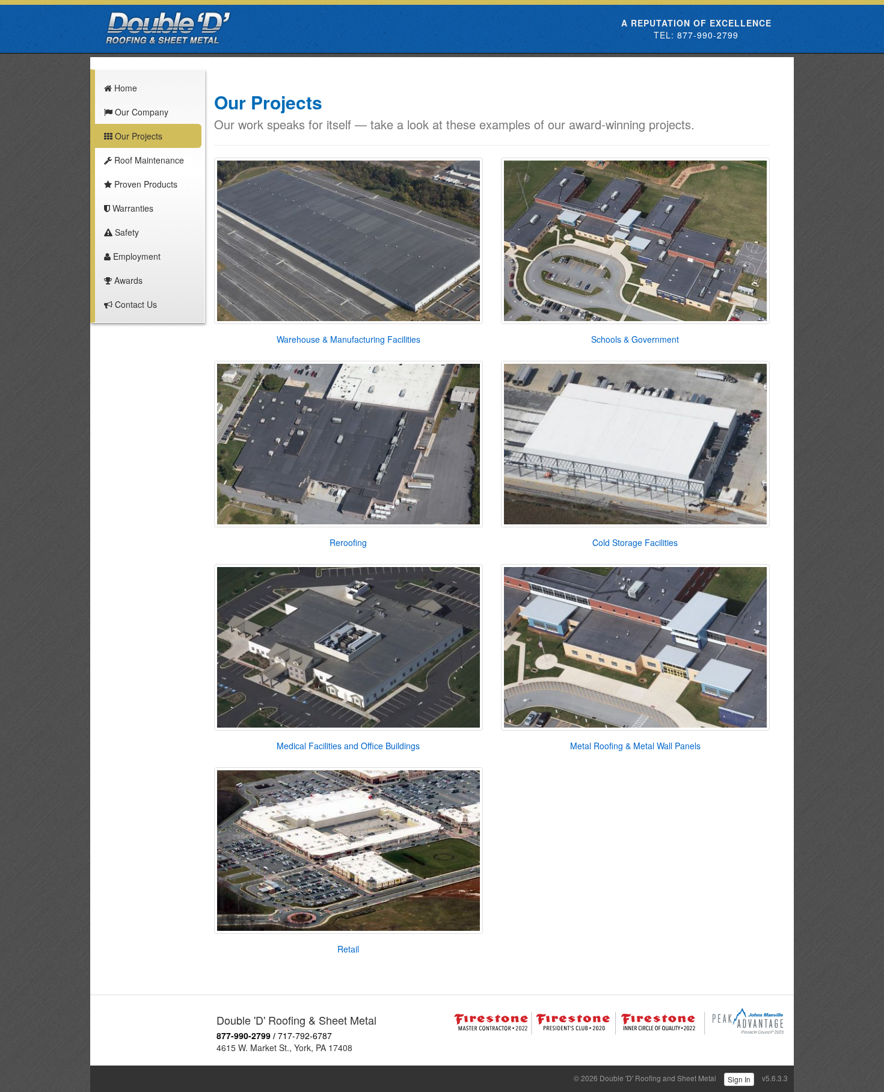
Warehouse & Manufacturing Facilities (348, 339)
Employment (136, 256)
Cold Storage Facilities (635, 542)
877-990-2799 (707, 35)
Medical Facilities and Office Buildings (348, 746)
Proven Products (144, 184)
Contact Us (134, 304)
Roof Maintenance (148, 160)
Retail (348, 949)
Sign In (739, 1079)
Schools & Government (635, 339)
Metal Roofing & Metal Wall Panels (635, 746)
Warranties (131, 208)
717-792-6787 (305, 1035)
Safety (125, 232)
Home (124, 88)
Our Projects (137, 136)
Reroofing (348, 542)
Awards (127, 280)
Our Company (140, 112)
